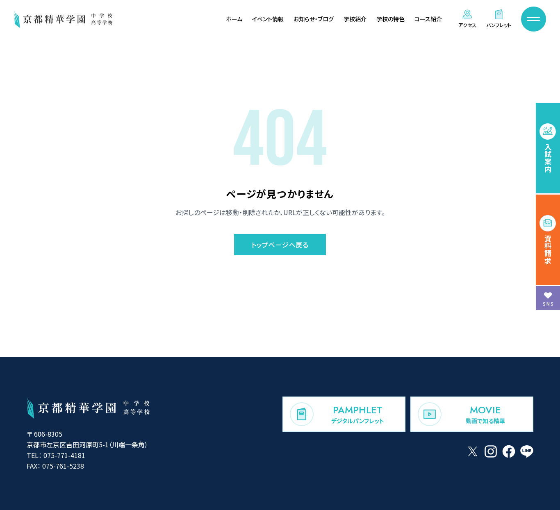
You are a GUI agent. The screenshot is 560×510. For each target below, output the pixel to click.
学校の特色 (390, 19)
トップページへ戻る (280, 244)
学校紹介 (355, 19)
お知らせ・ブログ (314, 19)
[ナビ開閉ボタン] (533, 19)
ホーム (234, 19)
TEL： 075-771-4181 (56, 455)
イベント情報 (268, 19)
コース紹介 (428, 19)
